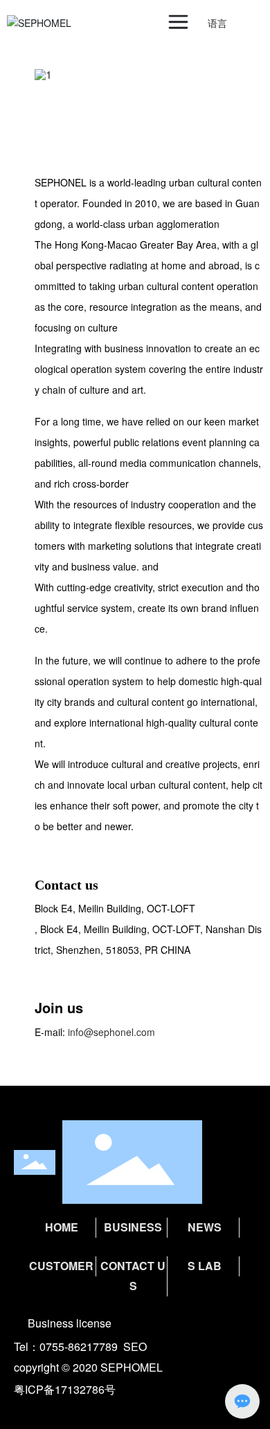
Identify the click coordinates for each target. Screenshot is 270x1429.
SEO (135, 1346)
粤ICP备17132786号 (65, 1389)
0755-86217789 (78, 1346)
